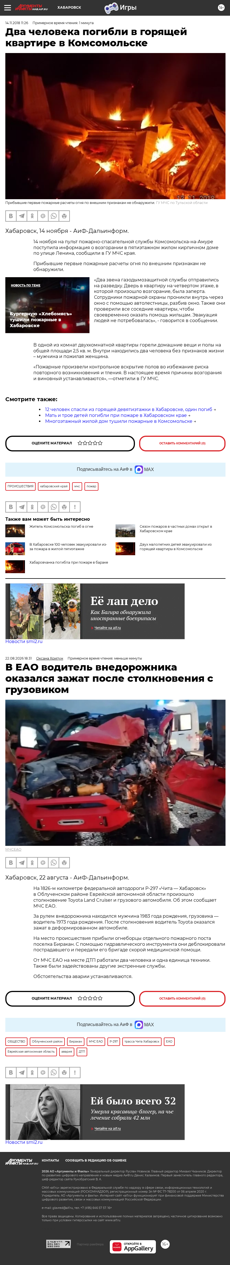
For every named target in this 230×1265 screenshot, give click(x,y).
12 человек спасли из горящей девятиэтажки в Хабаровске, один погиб (128, 409)
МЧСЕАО (13, 849)
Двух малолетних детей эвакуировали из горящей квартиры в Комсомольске (175, 546)
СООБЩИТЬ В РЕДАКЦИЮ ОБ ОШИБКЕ (96, 1160)
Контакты (50, 1160)
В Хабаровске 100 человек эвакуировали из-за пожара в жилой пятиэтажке (68, 546)
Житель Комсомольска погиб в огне (61, 526)
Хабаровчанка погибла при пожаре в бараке (68, 562)
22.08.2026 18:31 (18, 658)
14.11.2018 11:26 (16, 23)
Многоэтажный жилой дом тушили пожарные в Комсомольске (118, 421)
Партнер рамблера (90, 1244)
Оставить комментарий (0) (182, 443)
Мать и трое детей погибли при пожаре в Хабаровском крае (116, 415)
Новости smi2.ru (24, 641)
